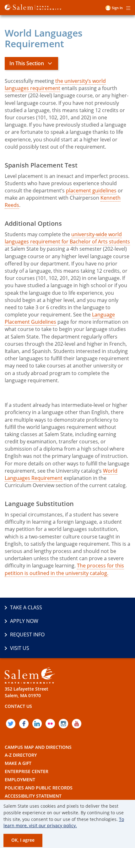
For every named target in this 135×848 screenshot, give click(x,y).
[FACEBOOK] (24, 723)
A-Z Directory (21, 755)
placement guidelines (91, 190)
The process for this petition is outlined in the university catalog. (64, 569)
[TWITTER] (10, 723)
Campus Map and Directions (38, 747)
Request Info (27, 634)
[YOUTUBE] (76, 723)
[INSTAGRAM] (63, 723)
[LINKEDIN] (37, 723)
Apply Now (24, 621)
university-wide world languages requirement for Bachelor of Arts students (67, 238)
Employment (20, 780)
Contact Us (18, 706)
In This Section (26, 63)
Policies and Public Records (39, 788)
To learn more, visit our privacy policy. (63, 822)
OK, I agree (23, 840)
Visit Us (19, 648)
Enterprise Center (26, 771)
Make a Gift (18, 763)
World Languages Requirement (61, 474)
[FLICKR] (50, 723)
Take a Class (26, 607)
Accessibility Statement (33, 796)
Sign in (117, 7)
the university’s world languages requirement (55, 84)
